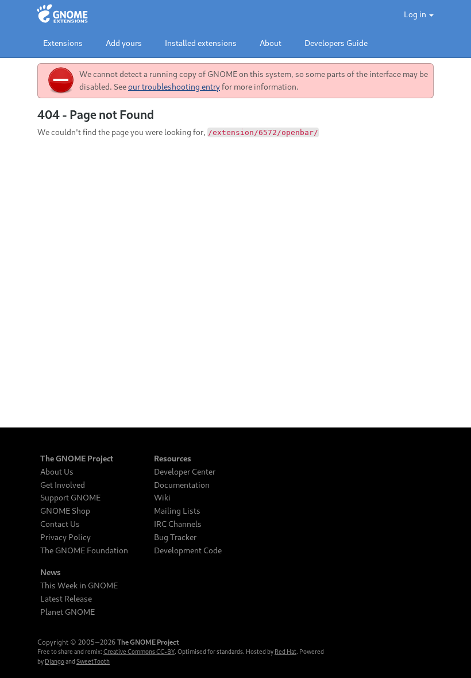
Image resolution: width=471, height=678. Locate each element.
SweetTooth (93, 661)
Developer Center (184, 471)
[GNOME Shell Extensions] (62, 14)
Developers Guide (336, 43)
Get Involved (62, 485)
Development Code (188, 550)
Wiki (162, 497)
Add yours (124, 43)
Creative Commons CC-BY (139, 651)
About (270, 43)
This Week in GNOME (79, 585)
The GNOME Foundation (84, 550)
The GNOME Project (76, 458)
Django (54, 661)
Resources (172, 458)
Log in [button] (416, 14)
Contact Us (60, 524)
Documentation (182, 485)
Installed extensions (201, 43)
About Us (57, 471)
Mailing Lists (177, 510)
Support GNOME (70, 497)
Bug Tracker (175, 537)
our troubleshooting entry (174, 86)
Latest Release (66, 598)
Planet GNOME (67, 612)
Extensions (63, 43)
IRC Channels (178, 524)
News (50, 572)
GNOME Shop (65, 510)
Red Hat (285, 651)
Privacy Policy (65, 537)
